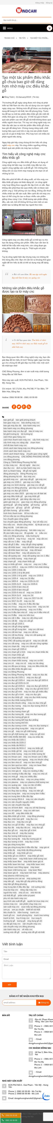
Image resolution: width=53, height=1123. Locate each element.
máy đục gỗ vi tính (28, 830)
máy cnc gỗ (9, 731)
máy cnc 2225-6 (30, 584)
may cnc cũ (9, 663)
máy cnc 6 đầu (35, 609)
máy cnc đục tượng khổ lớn (16, 723)
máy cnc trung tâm (12, 793)
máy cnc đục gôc (33, 694)
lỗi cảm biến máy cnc (13, 533)
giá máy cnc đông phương (15, 488)
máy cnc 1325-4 (11, 578)
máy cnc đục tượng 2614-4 (35, 706)
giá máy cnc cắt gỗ (35, 485)
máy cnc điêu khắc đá (37, 666)
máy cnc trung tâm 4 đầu (33, 793)
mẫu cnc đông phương (14, 536)
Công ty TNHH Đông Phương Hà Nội (20, 462)
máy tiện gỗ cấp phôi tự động (29, 881)
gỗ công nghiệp (22, 505)
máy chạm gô (30, 558)
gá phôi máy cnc (11, 479)
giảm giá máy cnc (11, 502)
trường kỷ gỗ (9, 921)
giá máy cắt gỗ (26, 479)
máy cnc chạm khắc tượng (15, 660)
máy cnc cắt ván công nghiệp (34, 643)
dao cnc (35, 465)
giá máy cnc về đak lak (36, 493)
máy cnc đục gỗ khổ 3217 (36, 689)
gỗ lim (44, 505)
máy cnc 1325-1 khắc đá (15, 570)
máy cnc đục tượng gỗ (36, 714)
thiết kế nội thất (33, 909)
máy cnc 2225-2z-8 (12, 584)
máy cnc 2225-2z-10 (29, 581)
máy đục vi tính (32, 841)
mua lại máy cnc (11, 890)
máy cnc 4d (43, 607)
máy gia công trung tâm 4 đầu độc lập (20, 847)
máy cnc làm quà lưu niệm (15, 765)
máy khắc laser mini (35, 864)
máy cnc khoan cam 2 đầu (35, 757)
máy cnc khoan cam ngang (16, 759)
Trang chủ (9, 38)
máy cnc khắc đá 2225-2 (15, 742)
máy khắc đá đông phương (29, 850)
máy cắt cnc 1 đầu (12, 541)
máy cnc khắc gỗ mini (33, 751)
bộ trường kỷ (27, 434)
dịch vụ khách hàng (12, 471)
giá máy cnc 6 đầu (31, 482)
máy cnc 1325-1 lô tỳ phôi (15, 575)
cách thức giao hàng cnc (14, 437)
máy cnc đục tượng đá (14, 714)
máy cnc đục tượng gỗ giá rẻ (16, 717)
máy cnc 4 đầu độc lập (29, 604)
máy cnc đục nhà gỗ (37, 703)
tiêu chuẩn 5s (10, 912)
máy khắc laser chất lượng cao (33, 858)
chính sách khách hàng (14, 454)
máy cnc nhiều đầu (28, 776)
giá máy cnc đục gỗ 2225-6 (16, 490)
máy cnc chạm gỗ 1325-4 (15, 649)
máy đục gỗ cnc (11, 830)
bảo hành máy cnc (31, 425)
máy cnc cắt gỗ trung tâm (15, 629)
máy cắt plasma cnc (31, 553)
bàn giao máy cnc (11, 423)
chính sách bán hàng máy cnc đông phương (23, 448)
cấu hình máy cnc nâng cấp (16, 442)
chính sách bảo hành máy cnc (17, 451)
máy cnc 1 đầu (40, 564)
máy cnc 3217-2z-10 (13, 598)
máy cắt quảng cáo (12, 556)
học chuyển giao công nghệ (16, 519)
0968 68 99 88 (11, 1115)
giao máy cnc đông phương (33, 502)
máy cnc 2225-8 (34, 592)
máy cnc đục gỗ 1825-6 (37, 680)
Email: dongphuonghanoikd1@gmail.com (26, 1098)
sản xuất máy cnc (11, 907)
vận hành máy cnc (12, 929)
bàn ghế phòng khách (25, 420)
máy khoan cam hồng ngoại (16, 867)
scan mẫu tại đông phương (33, 907)
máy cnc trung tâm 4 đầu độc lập (18, 796)
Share (5, 408)
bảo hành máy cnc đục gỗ (15, 431)
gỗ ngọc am (9, 507)
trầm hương (23, 912)
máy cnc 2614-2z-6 (12, 595)
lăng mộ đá (9, 527)
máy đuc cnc (31, 819)
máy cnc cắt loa (31, 632)
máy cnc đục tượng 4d (14, 708)
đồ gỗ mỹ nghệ (29, 471)
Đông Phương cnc (28, 473)
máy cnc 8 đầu (10, 615)
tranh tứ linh (9, 918)
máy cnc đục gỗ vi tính (14, 694)
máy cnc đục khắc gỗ (13, 697)
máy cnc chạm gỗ (29, 646)
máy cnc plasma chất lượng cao (34, 782)
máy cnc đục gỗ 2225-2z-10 (16, 683)
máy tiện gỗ (9, 881)
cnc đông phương (11, 456)
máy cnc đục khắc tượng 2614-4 (18, 700)
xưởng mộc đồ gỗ (11, 932)
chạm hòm (35, 442)
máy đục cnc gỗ (24, 822)
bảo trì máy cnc (36, 431)
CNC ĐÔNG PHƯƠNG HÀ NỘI (35, 456)
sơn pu (7, 909)
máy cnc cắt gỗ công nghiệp (16, 626)
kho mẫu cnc (9, 524)
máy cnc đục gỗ (34, 677)
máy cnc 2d (28, 595)
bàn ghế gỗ (9, 420)
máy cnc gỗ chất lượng (26, 731)
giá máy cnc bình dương (14, 485)
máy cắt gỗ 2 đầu (11, 544)
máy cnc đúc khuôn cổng (15, 703)
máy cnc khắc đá (35, 737)
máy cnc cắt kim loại (13, 632)
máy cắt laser (36, 550)
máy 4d (31, 539)
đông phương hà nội (13, 476)
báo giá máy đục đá (12, 425)
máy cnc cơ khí (36, 660)
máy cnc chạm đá (11, 646)
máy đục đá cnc (23, 827)
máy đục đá (9, 827)
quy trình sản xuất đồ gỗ (14, 901)
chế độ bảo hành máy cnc (15, 445)
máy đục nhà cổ (11, 833)
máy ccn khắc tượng (13, 558)
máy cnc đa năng (36, 663)
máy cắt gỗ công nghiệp (32, 544)
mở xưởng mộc (38, 887)
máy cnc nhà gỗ (11, 776)
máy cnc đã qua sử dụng (15, 666)
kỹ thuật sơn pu (42, 524)
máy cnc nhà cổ (40, 774)
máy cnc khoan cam (12, 757)
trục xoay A (36, 918)
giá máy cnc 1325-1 (12, 482)
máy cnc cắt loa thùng (13, 635)
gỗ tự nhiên (24, 510)
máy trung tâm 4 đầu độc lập (16, 887)
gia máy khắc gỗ (32, 496)
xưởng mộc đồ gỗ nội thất (33, 932)
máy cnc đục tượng (12, 706)
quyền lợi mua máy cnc (37, 901)
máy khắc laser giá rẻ (33, 861)
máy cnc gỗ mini (37, 734)
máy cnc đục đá (40, 674)
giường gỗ (8, 505)
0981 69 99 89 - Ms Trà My (29, 1091)
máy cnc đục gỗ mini (13, 691)
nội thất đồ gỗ (10, 895)
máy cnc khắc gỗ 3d (12, 751)
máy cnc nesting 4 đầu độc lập (17, 774)
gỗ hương (35, 505)
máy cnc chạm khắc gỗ (14, 655)
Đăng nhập (39, 3)
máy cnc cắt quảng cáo (14, 638)
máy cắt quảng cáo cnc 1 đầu (36, 556)
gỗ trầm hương (10, 510)
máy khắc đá (9, 850)
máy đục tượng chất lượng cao (17, 836)
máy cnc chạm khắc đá (37, 652)
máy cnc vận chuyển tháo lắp (17, 805)
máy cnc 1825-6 (11, 581)
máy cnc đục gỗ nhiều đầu (36, 691)
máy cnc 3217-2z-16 (33, 598)
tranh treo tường (41, 915)
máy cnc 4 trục (10, 607)
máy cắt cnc (42, 539)
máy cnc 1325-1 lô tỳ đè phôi (16, 573)
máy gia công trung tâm (14, 844)
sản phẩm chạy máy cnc (30, 904)
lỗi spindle (28, 533)
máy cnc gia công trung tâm (16, 728)
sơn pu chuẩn (18, 909)
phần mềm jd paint (26, 895)
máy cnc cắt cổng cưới (32, 618)
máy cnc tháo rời (28, 788)
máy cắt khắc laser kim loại (16, 550)
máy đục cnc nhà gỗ (36, 824)
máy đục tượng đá (12, 839)
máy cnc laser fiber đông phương (18, 768)
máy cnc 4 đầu (10, 604)
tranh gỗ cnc (9, 915)
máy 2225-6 (9, 539)
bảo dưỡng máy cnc (30, 423)
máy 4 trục (21, 539)
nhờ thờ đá (36, 892)
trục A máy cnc (22, 918)
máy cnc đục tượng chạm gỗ (16, 711)
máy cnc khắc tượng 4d (34, 754)
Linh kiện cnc (21, 527)
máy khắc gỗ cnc (24, 853)
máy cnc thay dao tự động (15, 791)
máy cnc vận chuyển (35, 799)
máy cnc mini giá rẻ (12, 771)
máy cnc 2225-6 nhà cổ (14, 592)
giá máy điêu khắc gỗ (13, 496)
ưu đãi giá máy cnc (12, 924)
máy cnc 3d (29, 601)
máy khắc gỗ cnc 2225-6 (15, 856)
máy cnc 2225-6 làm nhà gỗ (16, 590)
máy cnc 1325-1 (11, 567)
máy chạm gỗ (10, 561)
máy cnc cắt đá (10, 621)
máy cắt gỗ (27, 541)
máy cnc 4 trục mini (27, 607)
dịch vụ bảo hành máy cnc (28, 468)
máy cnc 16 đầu (27, 578)
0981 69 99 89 (11, 1120)
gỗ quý (19, 507)
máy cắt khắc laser (12, 547)
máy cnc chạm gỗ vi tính (14, 652)
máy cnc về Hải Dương (35, 808)
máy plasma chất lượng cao (16, 875)
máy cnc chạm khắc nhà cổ (16, 657)
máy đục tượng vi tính (13, 841)
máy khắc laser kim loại (14, 864)
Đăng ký (49, 3)
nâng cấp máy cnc (28, 890)
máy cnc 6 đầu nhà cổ (39, 612)
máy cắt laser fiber (12, 553)
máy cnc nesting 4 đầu (33, 771)
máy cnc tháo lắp (11, 788)
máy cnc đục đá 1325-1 (14, 677)
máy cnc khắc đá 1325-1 (15, 740)
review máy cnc (10, 904)
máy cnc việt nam (31, 810)
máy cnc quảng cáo (12, 785)
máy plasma (43, 873)
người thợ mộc (10, 892)
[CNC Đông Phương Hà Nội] (26, 10)
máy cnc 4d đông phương (15, 609)
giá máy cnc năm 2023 (14, 493)
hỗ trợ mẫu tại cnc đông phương (18, 516)
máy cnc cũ (21, 663)
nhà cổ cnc (24, 892)
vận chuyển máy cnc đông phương (19, 926)
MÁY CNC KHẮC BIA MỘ (15, 737)
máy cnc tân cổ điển (32, 785)
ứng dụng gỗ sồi (34, 921)
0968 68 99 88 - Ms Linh (28, 1093)
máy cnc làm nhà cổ (12, 762)
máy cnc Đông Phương (14, 672)
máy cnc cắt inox (35, 629)
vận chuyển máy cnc (32, 924)
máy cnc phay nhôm (35, 779)
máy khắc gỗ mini (35, 856)
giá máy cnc (41, 479)
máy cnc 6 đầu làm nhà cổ (15, 612)
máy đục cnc (9, 822)
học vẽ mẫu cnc (40, 522)
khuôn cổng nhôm (25, 524)
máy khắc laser (10, 858)
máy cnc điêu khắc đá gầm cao (17, 669)
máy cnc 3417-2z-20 (13, 601)
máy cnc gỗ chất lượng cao (16, 734)
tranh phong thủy (24, 915)
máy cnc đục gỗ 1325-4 (14, 680)
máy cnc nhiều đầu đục (14, 779)
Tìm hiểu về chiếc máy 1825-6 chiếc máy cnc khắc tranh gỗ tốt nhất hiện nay (29, 343)
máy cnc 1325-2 (36, 575)
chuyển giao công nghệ (36, 454)
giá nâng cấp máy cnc (30, 499)
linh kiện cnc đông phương (15, 530)
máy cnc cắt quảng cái (35, 635)
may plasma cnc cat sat (14, 878)
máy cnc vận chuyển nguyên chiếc (19, 802)
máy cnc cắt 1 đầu (12, 618)
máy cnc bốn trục (26, 615)
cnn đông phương (12, 459)
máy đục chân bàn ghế (14, 819)
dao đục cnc (9, 468)
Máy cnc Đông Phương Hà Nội (17, 674)
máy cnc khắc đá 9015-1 (15, 745)
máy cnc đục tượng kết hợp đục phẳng (21, 720)
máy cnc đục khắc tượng (36, 697)
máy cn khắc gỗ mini (13, 564)
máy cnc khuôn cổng (39, 759)
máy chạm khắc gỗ (26, 561)
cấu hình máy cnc (40, 439)
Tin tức (22, 38)
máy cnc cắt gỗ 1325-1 (14, 624)
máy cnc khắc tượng (13, 754)
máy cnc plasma (11, 782)
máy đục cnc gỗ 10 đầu (14, 824)
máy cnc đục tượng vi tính (15, 725)
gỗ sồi (27, 507)
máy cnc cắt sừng (11, 643)
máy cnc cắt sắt (40, 640)
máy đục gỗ (37, 827)
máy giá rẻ (44, 847)
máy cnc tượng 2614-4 (14, 799)
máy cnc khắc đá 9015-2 (15, 748)
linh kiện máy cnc (37, 530)
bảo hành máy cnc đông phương (18, 428)
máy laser (35, 867)
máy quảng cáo (34, 878)
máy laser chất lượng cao (15, 870)
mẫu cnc (43, 533)
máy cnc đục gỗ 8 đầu (13, 689)
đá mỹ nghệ (25, 465)
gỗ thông (36, 507)
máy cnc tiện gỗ (36, 791)
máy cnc (11, 145)
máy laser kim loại (28, 873)
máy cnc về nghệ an (13, 810)
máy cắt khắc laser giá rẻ (33, 547)
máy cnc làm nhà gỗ (33, 762)
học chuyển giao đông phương (17, 522)
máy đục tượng (26, 833)
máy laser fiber (35, 870)
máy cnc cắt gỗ (26, 621)
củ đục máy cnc (11, 465)
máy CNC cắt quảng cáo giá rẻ (17, 640)
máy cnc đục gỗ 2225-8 (37, 686)
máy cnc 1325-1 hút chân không (34, 567)
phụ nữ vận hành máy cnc (15, 898)
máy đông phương (35, 816)
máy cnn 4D (9, 813)
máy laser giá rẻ (11, 873)
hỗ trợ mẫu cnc (31, 513)
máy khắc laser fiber (13, 861)
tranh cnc (34, 912)
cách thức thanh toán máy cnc (17, 439)
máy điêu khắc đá (24, 813)
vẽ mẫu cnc (27, 929)
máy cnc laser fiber (37, 765)
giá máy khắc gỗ (11, 499)
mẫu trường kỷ (32, 536)
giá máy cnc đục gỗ (37, 488)
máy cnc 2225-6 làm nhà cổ (16, 587)
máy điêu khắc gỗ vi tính (14, 816)
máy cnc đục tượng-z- (38, 725)
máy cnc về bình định (13, 808)
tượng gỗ (21, 921)
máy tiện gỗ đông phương (15, 884)
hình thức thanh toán (13, 513)
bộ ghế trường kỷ (11, 434)
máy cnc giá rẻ (37, 728)
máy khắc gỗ (9, 853)
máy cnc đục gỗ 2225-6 (14, 686)
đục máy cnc (29, 476)
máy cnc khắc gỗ (35, 748)
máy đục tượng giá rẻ (31, 839)
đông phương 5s (11, 473)
